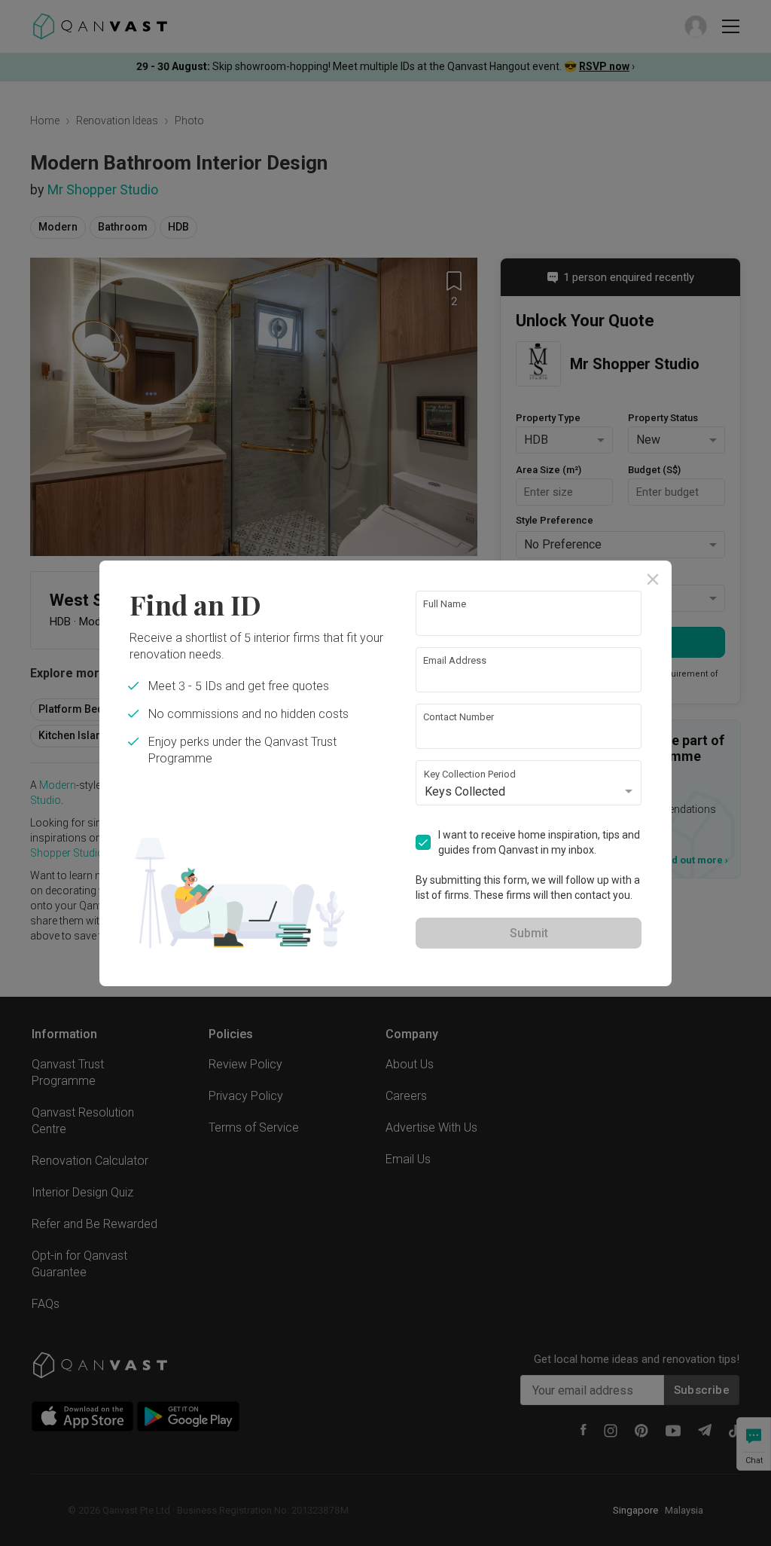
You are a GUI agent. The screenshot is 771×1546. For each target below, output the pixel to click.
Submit (529, 933)
